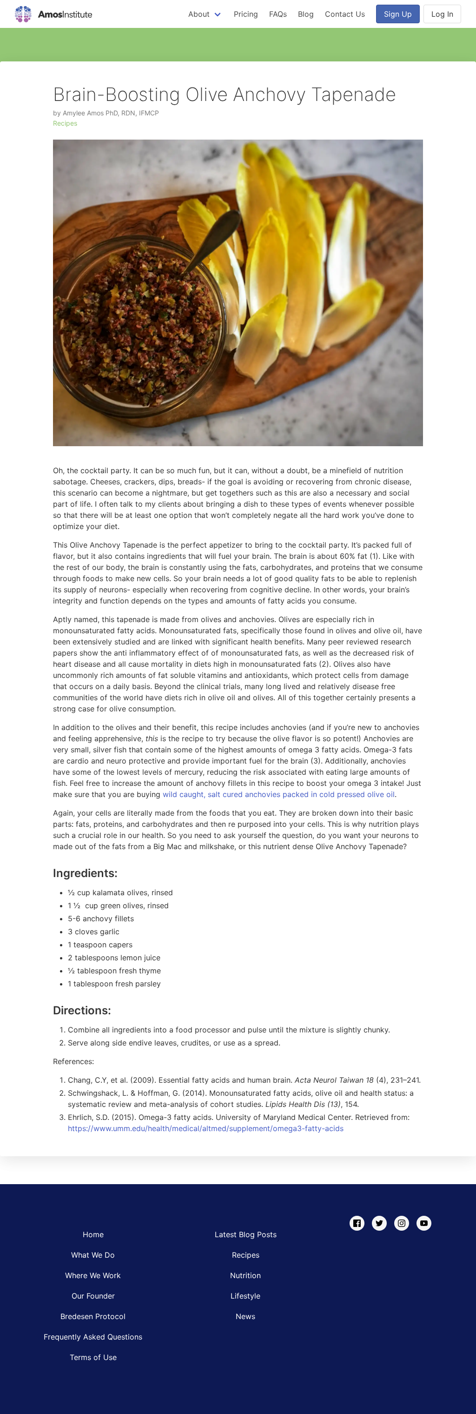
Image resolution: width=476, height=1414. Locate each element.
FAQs (278, 14)
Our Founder (93, 1295)
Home (93, 1234)
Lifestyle (245, 1295)
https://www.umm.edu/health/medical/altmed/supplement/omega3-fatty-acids (206, 1128)
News (245, 1316)
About (199, 14)
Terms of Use (93, 1357)
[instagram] (401, 1223)
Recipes (65, 123)
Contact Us (345, 14)
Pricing (246, 14)
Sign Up (398, 14)
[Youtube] (423, 1223)
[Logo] (53, 14)
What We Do (93, 1255)
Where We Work (93, 1275)
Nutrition (245, 1275)
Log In (442, 14)
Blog (306, 14)
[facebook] (357, 1223)
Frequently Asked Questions (93, 1336)
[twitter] (379, 1223)
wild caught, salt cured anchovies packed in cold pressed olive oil (279, 794)
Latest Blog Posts (246, 1234)
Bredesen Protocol (93, 1316)
